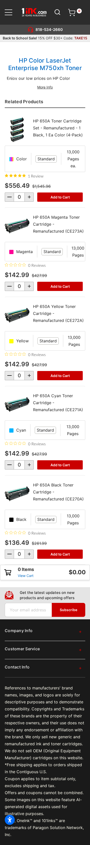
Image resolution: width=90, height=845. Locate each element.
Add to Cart (60, 197)
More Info (45, 87)
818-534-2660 (49, 29)
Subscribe (68, 610)
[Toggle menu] (11, 12)
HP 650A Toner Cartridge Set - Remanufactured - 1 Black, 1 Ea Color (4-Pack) (58, 127)
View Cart (26, 575)
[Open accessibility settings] (10, 820)
